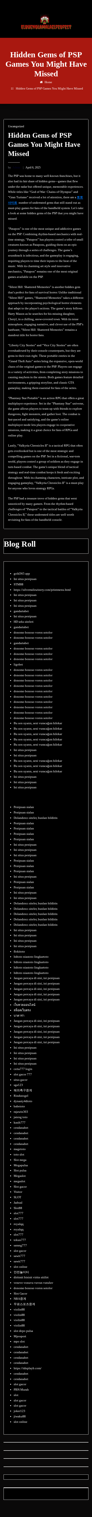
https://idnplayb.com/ (28, 1368)
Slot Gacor (20, 1293)
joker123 (19, 1411)
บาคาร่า (19, 1015)
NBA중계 (20, 1298)
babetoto (19, 1106)
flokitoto (19, 951)
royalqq (19, 1224)
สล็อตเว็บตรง (22, 1010)
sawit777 (19, 1256)
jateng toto (21, 1117)
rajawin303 (21, 1111)
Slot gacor (20, 1186)
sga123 (18, 1085)
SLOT (17, 1197)
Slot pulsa (20, 1170)
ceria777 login (23, 1069)
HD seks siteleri (23, 621)
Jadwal (18, 1202)
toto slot (19, 1154)
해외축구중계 (23, 1090)
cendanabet (21, 1127)
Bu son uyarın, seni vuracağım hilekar (38, 723)
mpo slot (19, 1341)
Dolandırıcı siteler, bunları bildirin (36, 818)
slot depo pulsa (23, 1331)
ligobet (18, 664)
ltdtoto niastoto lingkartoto (31, 956)
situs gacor (20, 1079)
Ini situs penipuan (25, 579)
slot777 (18, 1213)
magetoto (20, 1149)
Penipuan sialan (24, 807)
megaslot (19, 1181)
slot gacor (20, 1250)
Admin (14, 167)
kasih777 (19, 1122)
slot (16, 1395)
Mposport (20, 1336)
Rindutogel (21, 1095)
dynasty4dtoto (23, 1101)
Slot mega (20, 1160)
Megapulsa (21, 1165)
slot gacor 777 (23, 1074)
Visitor (18, 1192)
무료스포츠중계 (24, 1304)
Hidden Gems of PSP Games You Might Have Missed (49, 88)
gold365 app (22, 573)
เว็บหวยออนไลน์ (24, 1005)
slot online (20, 1266)
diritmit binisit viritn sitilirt (31, 1277)
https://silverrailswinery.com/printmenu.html (42, 589)
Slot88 (18, 1208)
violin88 (19, 1309)
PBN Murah (21, 1389)
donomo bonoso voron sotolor (33, 632)
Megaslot (20, 1176)
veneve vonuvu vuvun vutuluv (33, 1282)
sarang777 (20, 1245)
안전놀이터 (21, 1272)
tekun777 (20, 1240)
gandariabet (21, 611)
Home (48, 82)
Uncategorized (16, 126)
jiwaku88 (20, 1416)
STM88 (18, 584)
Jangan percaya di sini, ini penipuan (37, 978)
